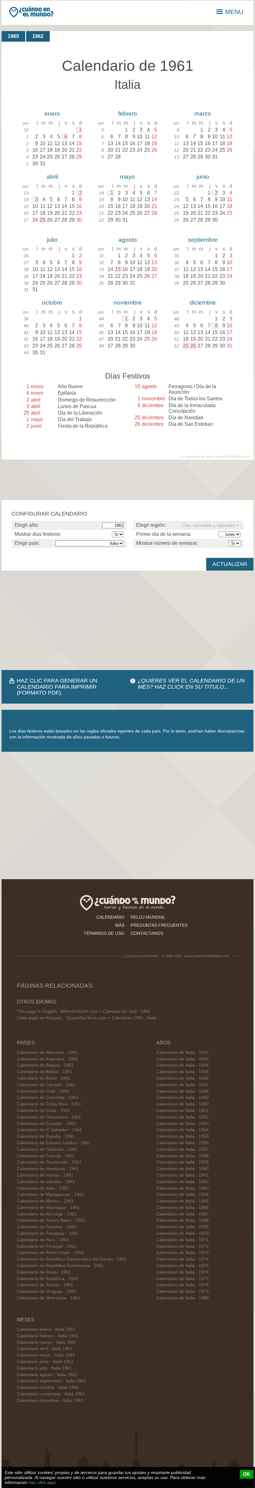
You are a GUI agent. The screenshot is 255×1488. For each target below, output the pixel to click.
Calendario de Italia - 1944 (182, 1065)
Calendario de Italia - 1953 (182, 1123)
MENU (234, 11)
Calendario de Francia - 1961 (46, 1156)
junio (203, 176)
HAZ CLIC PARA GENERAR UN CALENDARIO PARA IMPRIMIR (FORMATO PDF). (57, 686)
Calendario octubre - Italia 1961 (48, 1387)
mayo (127, 176)
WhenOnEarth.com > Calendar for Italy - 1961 (105, 1011)
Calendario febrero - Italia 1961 (47, 1336)
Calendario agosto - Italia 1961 (47, 1374)
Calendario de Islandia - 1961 (46, 1181)
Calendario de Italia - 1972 (182, 1246)
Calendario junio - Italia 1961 (45, 1361)
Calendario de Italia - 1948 (182, 1091)
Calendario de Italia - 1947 (182, 1084)
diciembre (203, 302)
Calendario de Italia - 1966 (182, 1207)
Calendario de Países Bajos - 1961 (51, 1220)
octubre (52, 302)
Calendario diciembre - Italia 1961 (50, 1400)
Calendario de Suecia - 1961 (45, 1285)
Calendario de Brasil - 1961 (44, 1078)
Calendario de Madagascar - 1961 (50, 1194)
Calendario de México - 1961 (45, 1201)
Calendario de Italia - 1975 (182, 1265)
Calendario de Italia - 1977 (182, 1278)
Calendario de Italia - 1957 (182, 1149)
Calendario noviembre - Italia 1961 (51, 1394)
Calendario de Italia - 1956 (182, 1143)
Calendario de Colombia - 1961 (47, 1097)
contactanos (147, 933)
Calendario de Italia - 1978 (182, 1285)
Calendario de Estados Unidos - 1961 (53, 1143)
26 (193, 345)
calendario (110, 917)
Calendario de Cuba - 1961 (43, 1110)
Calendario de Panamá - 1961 (46, 1226)
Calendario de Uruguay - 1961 (46, 1291)
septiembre (203, 240)
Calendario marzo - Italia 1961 (46, 1342)
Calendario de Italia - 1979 (182, 1291)
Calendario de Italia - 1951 (182, 1110)
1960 (13, 36)
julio (52, 240)
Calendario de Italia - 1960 (182, 1168)
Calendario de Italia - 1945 (182, 1071)
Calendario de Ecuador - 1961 (46, 1123)
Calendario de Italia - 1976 (182, 1272)
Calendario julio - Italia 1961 (44, 1368)
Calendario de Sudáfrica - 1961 (47, 1278)
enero (52, 113)
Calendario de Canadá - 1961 (46, 1084)
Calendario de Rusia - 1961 (44, 1272)
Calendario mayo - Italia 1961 (46, 1355)
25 (42, 220)
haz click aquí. (43, 1482)
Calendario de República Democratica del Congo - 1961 (72, 1259)
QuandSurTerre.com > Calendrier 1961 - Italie (112, 1018)
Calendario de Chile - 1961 (43, 1091)
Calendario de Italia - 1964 (182, 1194)
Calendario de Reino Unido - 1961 (50, 1252)
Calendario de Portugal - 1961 (46, 1246)
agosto (127, 240)
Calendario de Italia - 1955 (182, 1136)
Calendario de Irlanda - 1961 (45, 1175)
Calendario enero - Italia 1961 (46, 1329)
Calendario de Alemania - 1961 (47, 1052)
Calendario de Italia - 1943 (182, 1059)
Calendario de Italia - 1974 (182, 1259)
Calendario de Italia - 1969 (182, 1226)
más (119, 925)
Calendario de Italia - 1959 (182, 1162)
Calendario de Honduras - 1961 (48, 1168)
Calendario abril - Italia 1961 (44, 1348)
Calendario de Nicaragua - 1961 (48, 1207)
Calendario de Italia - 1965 (182, 1201)
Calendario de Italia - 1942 (182, 1052)
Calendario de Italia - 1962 (182, 1181)
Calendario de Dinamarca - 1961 (49, 1117)
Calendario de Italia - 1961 (43, 1188)
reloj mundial (148, 917)
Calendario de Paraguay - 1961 (48, 1233)
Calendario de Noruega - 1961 (47, 1214)
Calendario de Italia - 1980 (182, 1298)
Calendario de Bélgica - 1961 (45, 1065)
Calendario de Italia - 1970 (182, 1233)
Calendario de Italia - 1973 (182, 1252)
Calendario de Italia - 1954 (182, 1129)
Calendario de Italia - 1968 (182, 1220)
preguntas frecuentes (159, 925)
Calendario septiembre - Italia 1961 (51, 1381)
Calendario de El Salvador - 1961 (49, 1129)
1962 (38, 36)
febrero (127, 113)
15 (118, 269)
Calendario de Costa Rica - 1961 (49, 1104)
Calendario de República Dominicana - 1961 (60, 1265)
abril (52, 176)
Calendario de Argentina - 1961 (47, 1059)
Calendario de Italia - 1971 (182, 1240)
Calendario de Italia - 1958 (182, 1156)
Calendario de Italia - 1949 (182, 1097)
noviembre (128, 302)
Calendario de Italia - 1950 (182, 1104)
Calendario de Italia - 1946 (182, 1078)
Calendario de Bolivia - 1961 (44, 1071)
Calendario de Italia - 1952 (182, 1117)
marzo (202, 113)
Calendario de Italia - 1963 (182, 1188)
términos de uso (104, 933)
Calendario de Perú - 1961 (43, 1240)
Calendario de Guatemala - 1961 (49, 1162)
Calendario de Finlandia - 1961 (47, 1149)
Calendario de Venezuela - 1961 (48, 1298)
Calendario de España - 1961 (46, 1136)
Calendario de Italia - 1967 (182, 1214)
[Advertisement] (127, 620)
